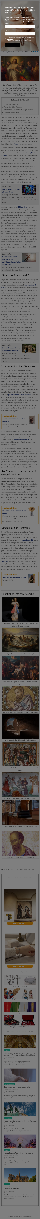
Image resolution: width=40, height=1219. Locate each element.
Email (7, 30)
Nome (7, 23)
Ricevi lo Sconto (12, 45)
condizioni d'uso (23, 37)
